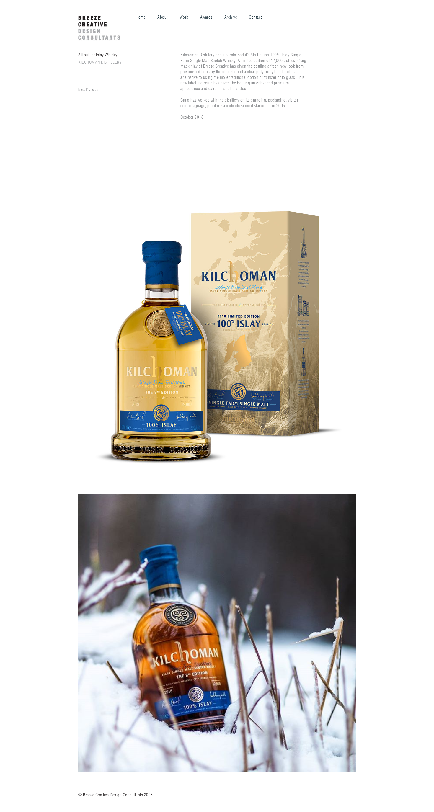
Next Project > (88, 89)
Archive (230, 17)
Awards (206, 17)
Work (184, 17)
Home (141, 17)
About (162, 17)
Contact (255, 17)
